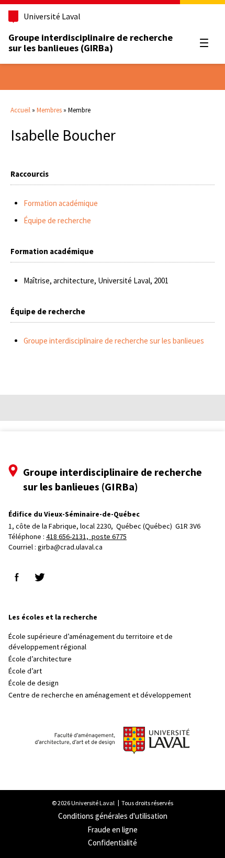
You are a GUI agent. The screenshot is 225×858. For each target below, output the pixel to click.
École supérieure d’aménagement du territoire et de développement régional (90, 641)
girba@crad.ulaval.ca (70, 547)
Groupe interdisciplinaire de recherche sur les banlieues (114, 341)
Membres (49, 110)
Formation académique (61, 203)
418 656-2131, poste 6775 (86, 536)
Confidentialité (112, 843)
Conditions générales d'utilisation (112, 816)
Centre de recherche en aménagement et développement (99, 695)
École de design (33, 683)
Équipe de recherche (57, 220)
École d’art (25, 671)
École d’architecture (40, 658)
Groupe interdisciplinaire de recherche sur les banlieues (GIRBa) (90, 42)
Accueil (20, 110)
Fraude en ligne (112, 829)
